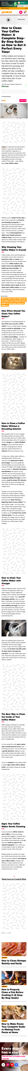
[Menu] (20, 12)
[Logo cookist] (7, 12)
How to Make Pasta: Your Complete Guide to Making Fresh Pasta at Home (13, 1028)
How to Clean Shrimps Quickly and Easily (14, 962)
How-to (9, 933)
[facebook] (16, 1065)
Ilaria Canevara (7, 96)
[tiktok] (3, 1065)
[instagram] (7, 1065)
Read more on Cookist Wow (14, 879)
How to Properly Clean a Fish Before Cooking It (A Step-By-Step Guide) (12, 993)
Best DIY (3, 933)
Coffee (4, 147)
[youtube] (12, 1065)
